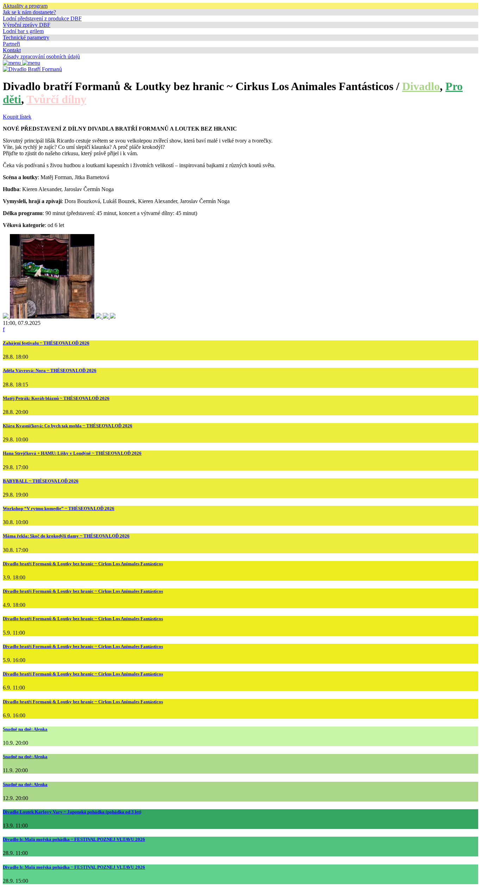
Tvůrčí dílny (56, 99)
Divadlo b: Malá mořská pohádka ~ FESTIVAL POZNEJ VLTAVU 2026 (74, 839)
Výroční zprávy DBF (26, 25)
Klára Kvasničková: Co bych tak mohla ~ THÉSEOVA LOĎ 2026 (67, 425)
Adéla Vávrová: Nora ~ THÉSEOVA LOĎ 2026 (49, 370)
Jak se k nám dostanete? (29, 12)
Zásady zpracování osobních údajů (41, 56)
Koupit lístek (17, 117)
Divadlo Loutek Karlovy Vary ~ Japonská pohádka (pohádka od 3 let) (72, 811)
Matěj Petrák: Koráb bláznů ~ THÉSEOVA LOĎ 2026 (56, 398)
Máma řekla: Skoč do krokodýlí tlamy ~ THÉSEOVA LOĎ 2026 (66, 536)
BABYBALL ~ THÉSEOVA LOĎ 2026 (41, 481)
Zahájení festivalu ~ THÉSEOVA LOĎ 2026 (46, 343)
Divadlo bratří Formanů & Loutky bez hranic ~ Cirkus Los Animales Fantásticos (83, 563)
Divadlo (421, 86)
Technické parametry (26, 37)
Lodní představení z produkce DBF (42, 18)
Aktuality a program (25, 6)
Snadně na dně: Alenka (25, 729)
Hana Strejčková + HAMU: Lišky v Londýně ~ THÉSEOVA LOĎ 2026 (72, 453)
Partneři (11, 44)
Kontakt (12, 50)
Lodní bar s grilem (23, 31)
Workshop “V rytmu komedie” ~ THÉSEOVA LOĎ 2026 (58, 508)
